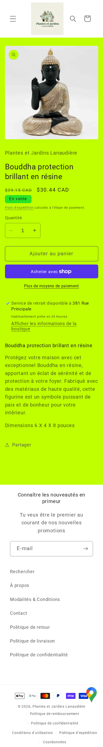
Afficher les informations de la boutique (43, 326)
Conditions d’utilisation (32, 733)
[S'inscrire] (85, 548)
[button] (13, 19)
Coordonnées (54, 742)
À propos (19, 585)
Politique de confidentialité (39, 654)
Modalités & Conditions (35, 599)
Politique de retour (30, 627)
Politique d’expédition (78, 733)
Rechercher (22, 571)
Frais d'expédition (19, 207)
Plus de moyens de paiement (51, 286)
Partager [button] (21, 444)
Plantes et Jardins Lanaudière (58, 706)
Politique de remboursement (55, 714)
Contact (18, 613)
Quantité (13, 217)
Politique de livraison (32, 641)
